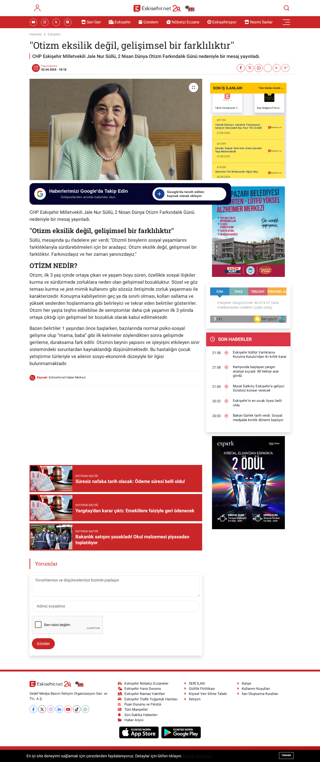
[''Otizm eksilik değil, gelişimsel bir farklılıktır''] (116, 129)
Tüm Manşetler (136, 709)
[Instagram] (51, 709)
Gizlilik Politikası (202, 689)
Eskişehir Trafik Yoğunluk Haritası (151, 699)
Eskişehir (123, 22)
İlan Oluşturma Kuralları (260, 694)
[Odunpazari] (248, 231)
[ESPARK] (248, 482)
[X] (42, 709)
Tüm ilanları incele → (271, 88)
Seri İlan (94, 22)
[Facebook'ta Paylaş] (241, 68)
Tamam (286, 755)
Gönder (43, 643)
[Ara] (286, 8)
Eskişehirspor (224, 22)
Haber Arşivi (134, 720)
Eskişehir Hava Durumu (142, 689)
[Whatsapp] (85, 709)
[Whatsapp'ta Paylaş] (259, 68)
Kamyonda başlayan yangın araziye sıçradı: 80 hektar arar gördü (256, 371)
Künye (246, 683)
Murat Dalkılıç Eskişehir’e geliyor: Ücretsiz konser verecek (259, 388)
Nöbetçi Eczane (185, 22)
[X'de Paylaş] (250, 68)
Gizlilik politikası (197, 756)
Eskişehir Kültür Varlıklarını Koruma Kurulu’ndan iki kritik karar (260, 354)
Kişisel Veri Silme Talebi (208, 694)
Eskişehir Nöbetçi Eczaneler (146, 683)
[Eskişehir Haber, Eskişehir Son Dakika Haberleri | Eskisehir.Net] (164, 8)
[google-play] (181, 732)
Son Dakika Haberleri (140, 715)
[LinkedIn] (59, 709)
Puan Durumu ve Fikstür (142, 704)
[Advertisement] (115, 421)
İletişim (195, 699)
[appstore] (139, 732)
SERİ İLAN (197, 683)
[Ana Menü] (286, 22)
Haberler (36, 34)
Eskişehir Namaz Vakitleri (144, 694)
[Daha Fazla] (268, 68)
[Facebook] (33, 709)
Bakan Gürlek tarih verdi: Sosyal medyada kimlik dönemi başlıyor (258, 417)
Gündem (150, 22)
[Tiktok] (77, 709)
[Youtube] (68, 709)
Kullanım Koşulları (256, 689)
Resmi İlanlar (261, 22)
